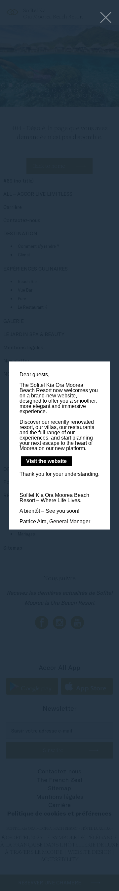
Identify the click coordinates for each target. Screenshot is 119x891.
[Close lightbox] (105, 18)
